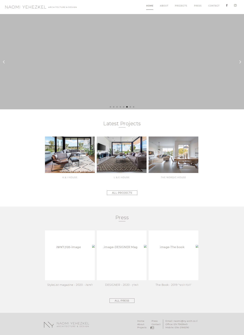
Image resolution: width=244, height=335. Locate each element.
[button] (133, 107)
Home (140, 321)
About (140, 324)
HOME (149, 5)
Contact (156, 324)
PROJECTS (181, 5)
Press (155, 321)
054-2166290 (182, 327)
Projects (142, 327)
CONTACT (214, 5)
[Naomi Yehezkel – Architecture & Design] (41, 7)
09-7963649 (180, 324)
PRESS (198, 5)
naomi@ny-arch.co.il (186, 320)
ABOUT (164, 5)
